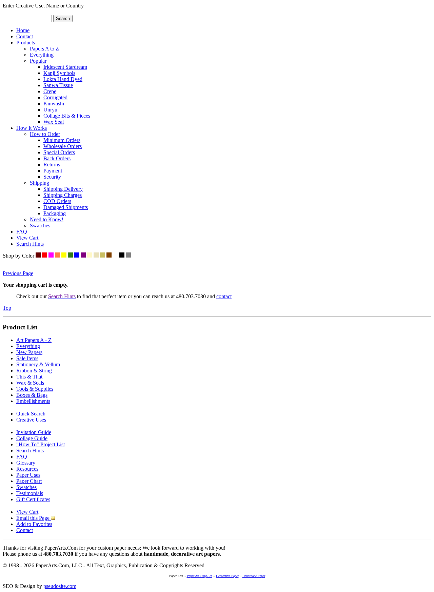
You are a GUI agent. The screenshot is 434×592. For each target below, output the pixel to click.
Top (7, 308)
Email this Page (33, 518)
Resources (27, 469)
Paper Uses (28, 475)
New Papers (29, 352)
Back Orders (57, 158)
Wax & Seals (30, 383)
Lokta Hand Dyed (62, 79)
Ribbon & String (34, 370)
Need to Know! (46, 219)
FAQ (21, 231)
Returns (51, 164)
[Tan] (102, 256)
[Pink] (51, 256)
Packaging (54, 213)
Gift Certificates (33, 499)
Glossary (25, 463)
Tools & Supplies (34, 389)
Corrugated (55, 97)
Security (52, 177)
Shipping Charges (62, 195)
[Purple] (83, 256)
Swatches (40, 225)
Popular (38, 61)
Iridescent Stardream (65, 67)
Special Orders (59, 152)
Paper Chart (29, 481)
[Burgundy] (38, 256)
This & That (29, 377)
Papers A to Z (44, 49)
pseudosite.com (59, 586)
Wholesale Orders (62, 146)
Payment (52, 170)
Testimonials (29, 493)
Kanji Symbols (59, 73)
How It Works (31, 128)
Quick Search (30, 413)
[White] (115, 256)
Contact (24, 36)
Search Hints (30, 244)
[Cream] (89, 256)
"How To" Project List (40, 444)
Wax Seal (53, 122)
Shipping (39, 183)
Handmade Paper (253, 576)
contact (224, 296)
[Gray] (128, 256)
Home (22, 30)
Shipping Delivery (63, 189)
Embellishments (33, 401)
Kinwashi (53, 103)
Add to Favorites (34, 524)
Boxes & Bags (31, 395)
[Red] (44, 256)
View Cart (27, 238)
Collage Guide (31, 438)
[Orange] (57, 256)
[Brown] (109, 256)
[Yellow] (63, 256)
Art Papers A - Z (34, 340)
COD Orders (57, 201)
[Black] (121, 256)
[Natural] (96, 256)
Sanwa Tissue (58, 85)
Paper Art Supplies (199, 576)
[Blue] (76, 256)
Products (25, 42)
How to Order (45, 134)
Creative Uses (31, 420)
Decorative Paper (227, 576)
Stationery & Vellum (38, 364)
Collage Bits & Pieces (66, 116)
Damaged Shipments (65, 207)
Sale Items (27, 358)
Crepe (49, 91)
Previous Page (18, 273)
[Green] (70, 256)
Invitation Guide (33, 432)
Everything (42, 55)
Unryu (50, 110)
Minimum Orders (61, 140)
